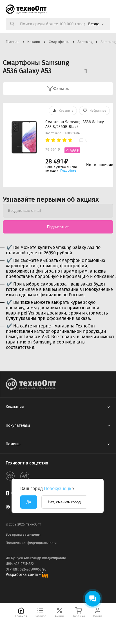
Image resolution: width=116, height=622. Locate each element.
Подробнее (68, 170)
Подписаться (58, 227)
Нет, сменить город (64, 502)
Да (28, 502)
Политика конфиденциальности (31, 543)
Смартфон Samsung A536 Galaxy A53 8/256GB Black (74, 124)
